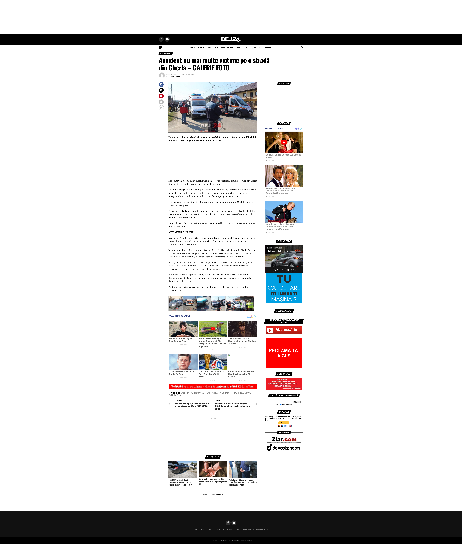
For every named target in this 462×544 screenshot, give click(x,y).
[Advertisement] (231, 17)
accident (185, 393)
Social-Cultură (227, 47)
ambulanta (196, 393)
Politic (246, 47)
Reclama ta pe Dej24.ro (230, 529)
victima (178, 395)
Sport (238, 47)
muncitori (225, 393)
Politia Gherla (237, 393)
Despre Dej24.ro (205, 529)
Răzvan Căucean (175, 77)
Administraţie (213, 47)
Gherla (215, 393)
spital (248, 393)
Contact (217, 529)
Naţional (268, 47)
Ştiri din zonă (257, 47)
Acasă (195, 529)
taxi (171, 395)
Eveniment (201, 47)
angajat (206, 393)
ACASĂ (192, 47)
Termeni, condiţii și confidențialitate (256, 529)
